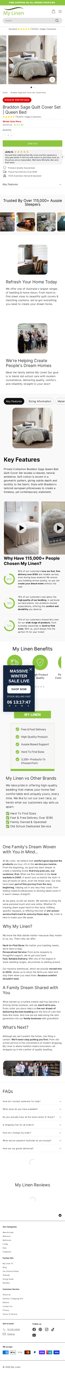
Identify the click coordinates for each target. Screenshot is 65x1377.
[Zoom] (52, 80)
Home (5, 92)
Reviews (6, 1283)
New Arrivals (8, 1232)
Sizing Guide (8, 1279)
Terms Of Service (10, 1314)
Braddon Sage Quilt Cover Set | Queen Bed (28, 92)
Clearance (7, 1252)
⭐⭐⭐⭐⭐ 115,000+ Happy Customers (22, 117)
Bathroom (7, 1240)
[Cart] (53, 11)
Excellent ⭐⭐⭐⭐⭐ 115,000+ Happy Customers (32, 29)
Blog (5, 1267)
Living (5, 1244)
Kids (4, 1248)
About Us (7, 1295)
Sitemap (6, 1275)
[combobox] (32, 20)
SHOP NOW (19, 689)
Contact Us (7, 1306)
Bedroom (7, 1236)
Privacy (6, 1310)
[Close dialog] (30, 669)
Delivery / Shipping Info (13, 1298)
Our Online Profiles (11, 1271)
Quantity (7, 130)
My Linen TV (8, 1263)
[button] (3, 157)
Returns (6, 1302)
